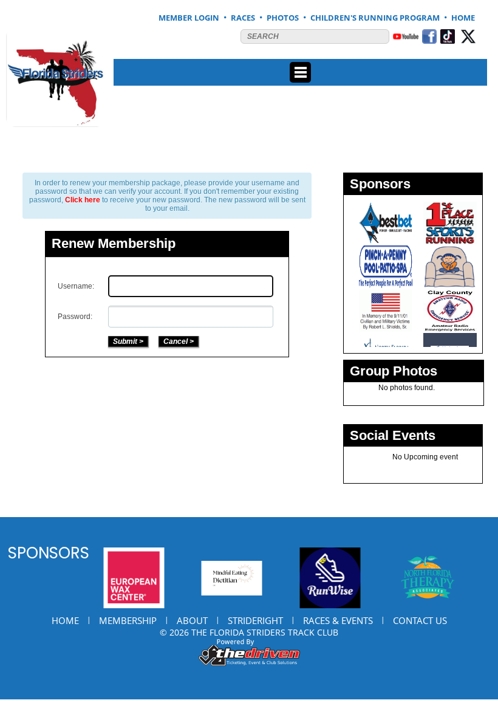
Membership (128, 620)
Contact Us (420, 620)
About (192, 620)
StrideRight (255, 620)
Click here (82, 200)
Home (65, 620)
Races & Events (338, 620)
